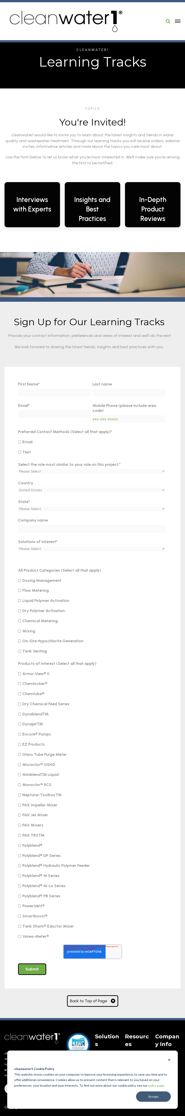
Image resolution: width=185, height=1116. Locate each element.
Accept (153, 1096)
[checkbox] (91, 446)
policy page (156, 1085)
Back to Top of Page (88, 1000)
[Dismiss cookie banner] (169, 1060)
